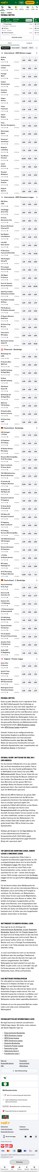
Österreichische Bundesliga (14, 1033)
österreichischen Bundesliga (11, 929)
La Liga (25, 929)
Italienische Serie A (11, 1051)
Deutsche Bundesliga (12, 1043)
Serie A (12, 932)
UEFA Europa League (12, 727)
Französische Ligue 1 (12, 1053)
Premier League (27, 932)
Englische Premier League (13, 1046)
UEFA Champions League (26, 725)
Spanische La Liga (11, 1048)
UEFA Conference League (13, 1041)
